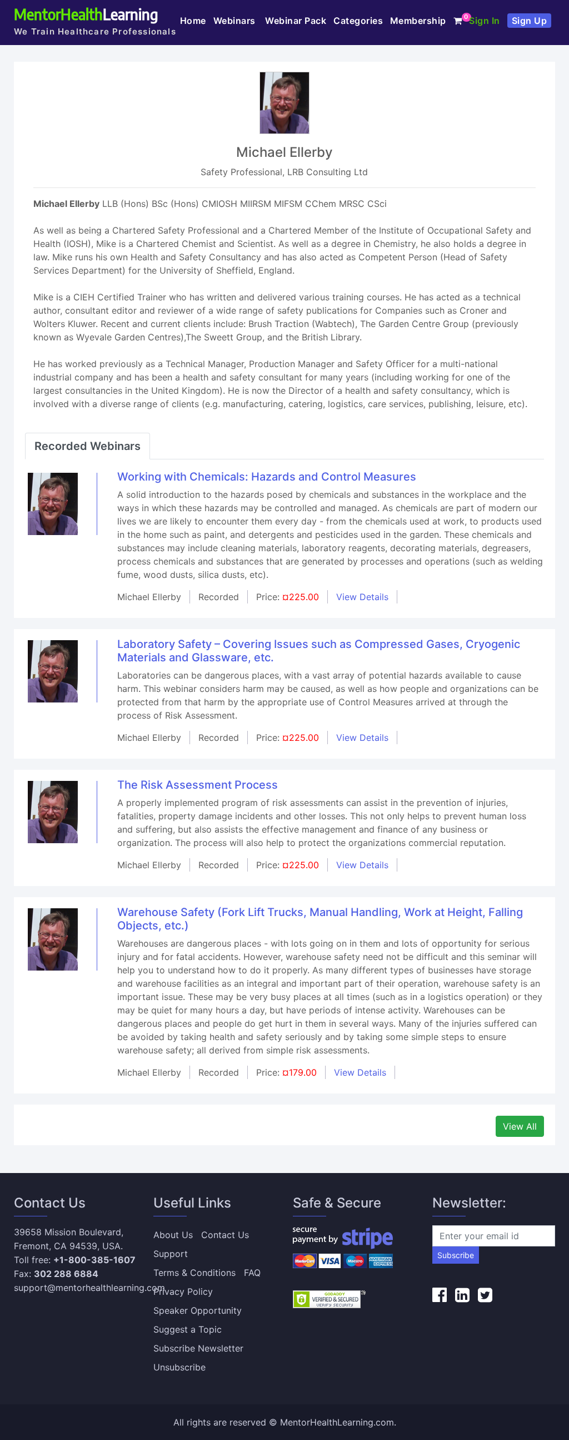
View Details (362, 596)
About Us (173, 1234)
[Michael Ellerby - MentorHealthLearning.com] (53, 502)
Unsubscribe (179, 1367)
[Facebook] (439, 1295)
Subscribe (455, 1255)
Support (170, 1253)
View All (520, 1126)
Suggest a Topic (187, 1329)
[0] (457, 20)
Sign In (484, 20)
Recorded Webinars (87, 446)
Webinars (235, 20)
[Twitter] (485, 1295)
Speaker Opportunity (197, 1310)
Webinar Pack (295, 20)
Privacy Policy (183, 1291)
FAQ (252, 1272)
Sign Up (529, 20)
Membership (418, 20)
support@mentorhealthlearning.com (89, 1287)
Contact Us (225, 1234)
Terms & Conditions (194, 1272)
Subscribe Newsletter (198, 1348)
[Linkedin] (462, 1295)
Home (193, 20)
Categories (358, 20)
